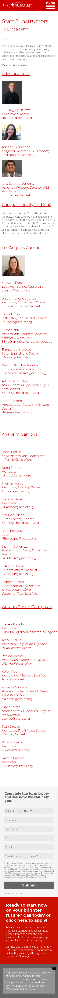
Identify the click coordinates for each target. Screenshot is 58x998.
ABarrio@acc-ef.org (16, 648)
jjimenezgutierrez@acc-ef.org (24, 306)
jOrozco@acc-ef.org (16, 734)
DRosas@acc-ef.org (16, 589)
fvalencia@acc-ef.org (17, 699)
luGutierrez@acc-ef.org (19, 195)
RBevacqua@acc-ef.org (19, 538)
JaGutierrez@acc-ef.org (19, 558)
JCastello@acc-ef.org (17, 766)
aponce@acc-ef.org (16, 290)
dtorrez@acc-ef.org (16, 718)
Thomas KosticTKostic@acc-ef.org (21, 487)
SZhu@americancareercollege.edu (27, 341)
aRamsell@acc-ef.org (17, 663)
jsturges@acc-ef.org (16, 475)
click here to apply (26, 920)
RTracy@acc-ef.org (15, 679)
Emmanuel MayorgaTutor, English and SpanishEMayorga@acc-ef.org (21, 353)
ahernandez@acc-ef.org (19, 155)
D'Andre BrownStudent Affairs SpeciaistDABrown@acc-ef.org (19, 570)
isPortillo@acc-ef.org (17, 459)
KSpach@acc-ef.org (16, 750)
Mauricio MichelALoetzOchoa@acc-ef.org (21, 519)
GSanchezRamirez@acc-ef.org (24, 373)
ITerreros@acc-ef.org (17, 412)
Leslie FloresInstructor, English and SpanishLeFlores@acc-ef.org (24, 318)
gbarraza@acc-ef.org (17, 118)
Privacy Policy (27, 988)
